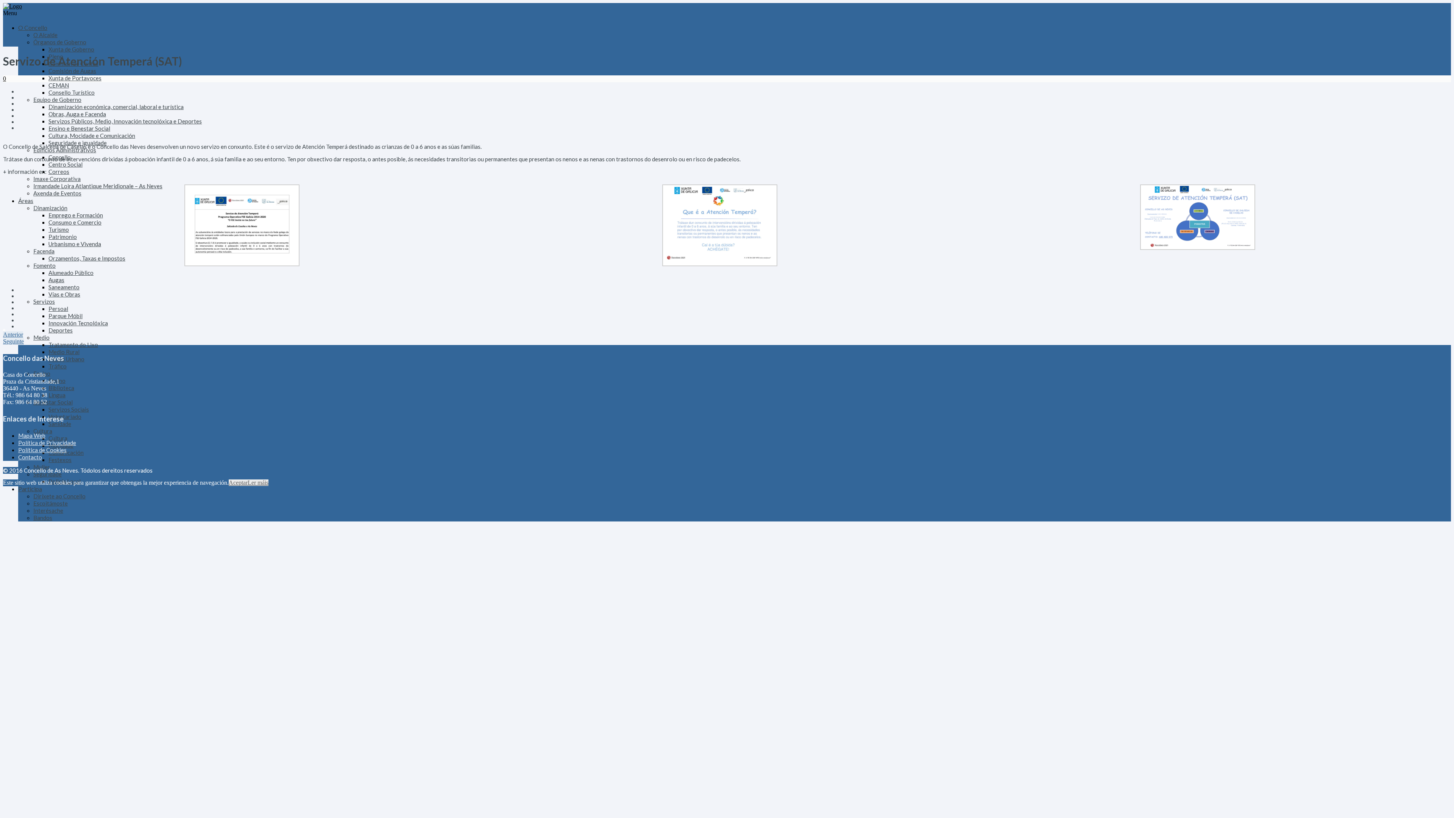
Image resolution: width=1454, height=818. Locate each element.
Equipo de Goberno (57, 99)
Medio (41, 337)
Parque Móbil (65, 315)
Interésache (48, 510)
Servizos (44, 301)
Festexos (60, 459)
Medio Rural (64, 351)
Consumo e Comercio (74, 222)
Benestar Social (53, 402)
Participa (30, 488)
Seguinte (13, 341)
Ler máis (258, 482)
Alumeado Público (71, 272)
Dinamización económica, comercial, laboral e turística (116, 106)
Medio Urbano (66, 359)
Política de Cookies (42, 449)
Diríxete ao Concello (59, 496)
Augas (56, 279)
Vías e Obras (64, 294)
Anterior (13, 334)
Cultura (42, 431)
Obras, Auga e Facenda (77, 114)
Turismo (58, 229)
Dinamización (50, 207)
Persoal (58, 308)
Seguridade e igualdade (77, 142)
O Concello (32, 27)
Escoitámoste (50, 503)
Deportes (60, 330)
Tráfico (57, 366)
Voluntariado (64, 416)
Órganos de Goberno (59, 42)
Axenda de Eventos (57, 193)
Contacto (30, 457)
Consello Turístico (71, 92)
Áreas (25, 200)
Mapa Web (31, 435)
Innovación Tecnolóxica (78, 323)
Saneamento (64, 287)
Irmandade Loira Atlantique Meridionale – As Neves (97, 186)
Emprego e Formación (75, 215)
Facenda (44, 251)
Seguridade (47, 474)
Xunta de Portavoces (74, 78)
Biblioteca (61, 387)
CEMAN (58, 85)
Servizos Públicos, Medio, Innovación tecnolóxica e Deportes (125, 121)
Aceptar (238, 482)
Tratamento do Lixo (73, 344)
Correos (58, 171)
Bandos (42, 517)
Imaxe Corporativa (57, 178)
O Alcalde (45, 34)
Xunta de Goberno (71, 49)
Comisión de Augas (72, 70)
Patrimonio (62, 236)
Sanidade (59, 423)
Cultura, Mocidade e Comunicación (91, 135)
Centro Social (65, 164)
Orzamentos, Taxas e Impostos (86, 258)
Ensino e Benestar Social (79, 128)
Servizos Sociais (68, 409)
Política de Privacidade (47, 442)
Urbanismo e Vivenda (74, 243)
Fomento (44, 265)
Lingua (57, 395)
